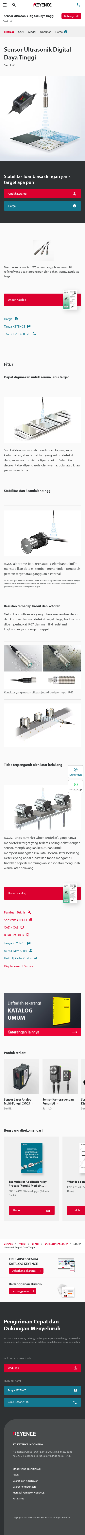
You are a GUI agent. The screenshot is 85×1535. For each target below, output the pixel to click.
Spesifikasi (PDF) (15, 920)
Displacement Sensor (19, 966)
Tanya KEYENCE (14, 326)
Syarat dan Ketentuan (25, 1480)
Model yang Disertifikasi (27, 1469)
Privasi (16, 1475)
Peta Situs (18, 1498)
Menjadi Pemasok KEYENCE (28, 1492)
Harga (8, 319)
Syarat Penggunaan (24, 1486)
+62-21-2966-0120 (17, 334)
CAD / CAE (11, 927)
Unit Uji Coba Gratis (18, 958)
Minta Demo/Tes (15, 950)
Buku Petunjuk (14, 935)
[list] (42, 1086)
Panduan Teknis (15, 912)
